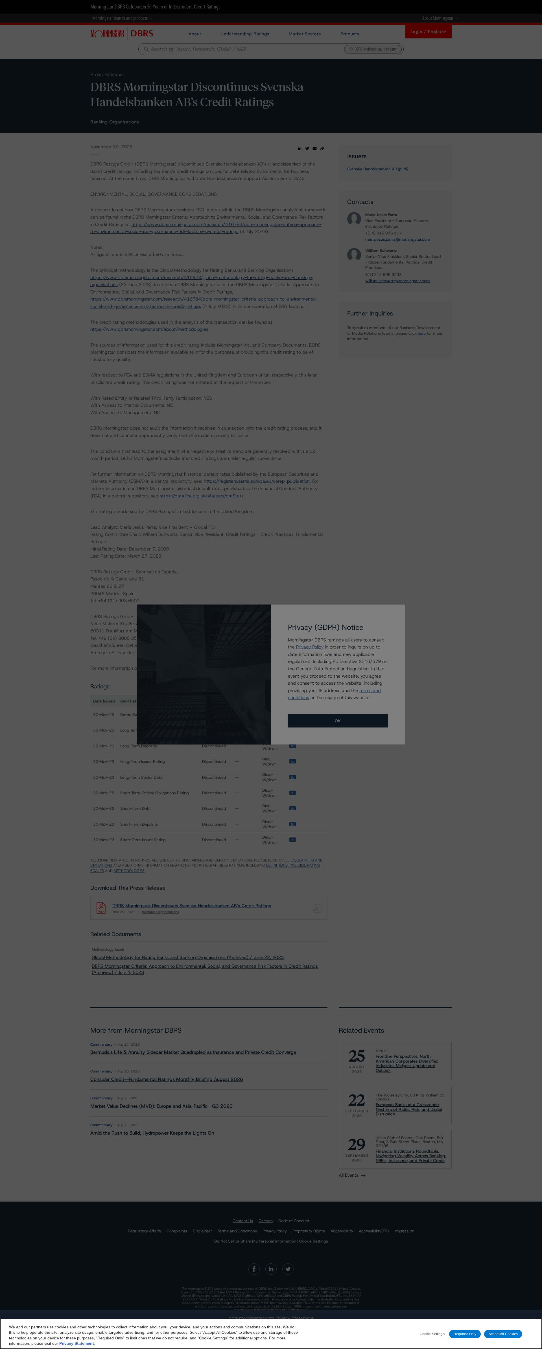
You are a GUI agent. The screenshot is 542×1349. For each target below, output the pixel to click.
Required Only (465, 1334)
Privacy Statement (76, 1343)
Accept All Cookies (503, 1334)
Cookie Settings (432, 1334)
